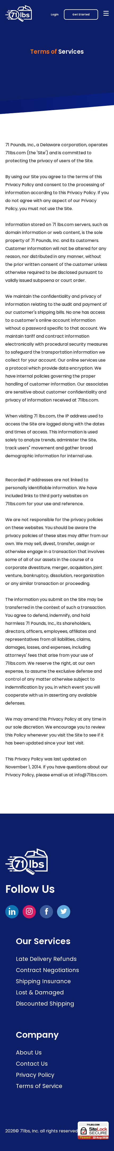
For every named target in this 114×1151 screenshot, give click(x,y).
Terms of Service (39, 1086)
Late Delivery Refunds (46, 959)
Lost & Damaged (40, 992)
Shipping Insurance (43, 981)
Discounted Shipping (45, 1003)
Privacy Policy (35, 1075)
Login (55, 14)
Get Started (81, 14)
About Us (29, 1052)
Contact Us (32, 1064)
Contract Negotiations (47, 970)
